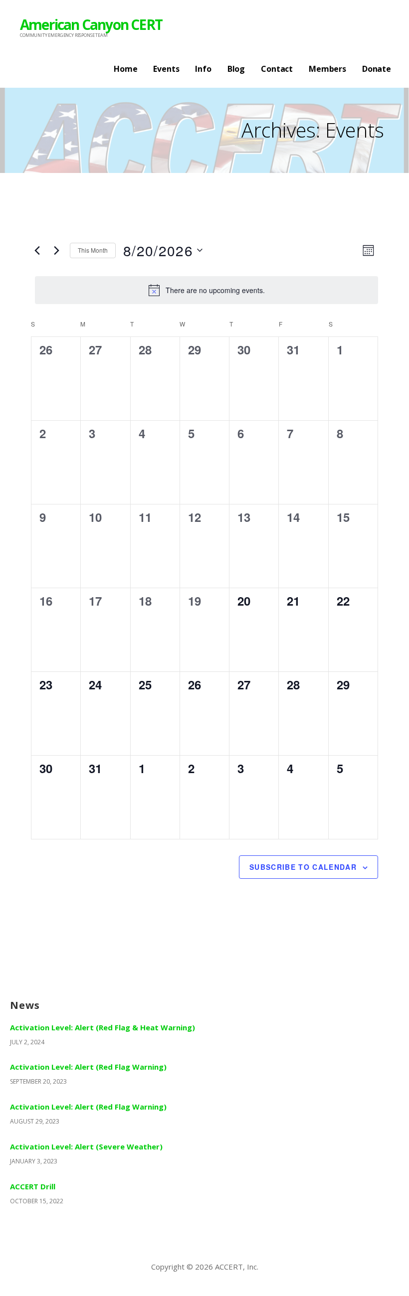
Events (166, 68)
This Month (93, 250)
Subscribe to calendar (303, 867)
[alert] (206, 290)
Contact (277, 68)
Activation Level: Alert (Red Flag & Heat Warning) (102, 1027)
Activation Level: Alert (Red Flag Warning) (88, 1067)
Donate (376, 68)
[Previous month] (37, 250)
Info (203, 68)
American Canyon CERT (91, 24)
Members (327, 68)
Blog (236, 68)
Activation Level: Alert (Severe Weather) (86, 1146)
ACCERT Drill (32, 1186)
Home (125, 68)
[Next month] (56, 250)
